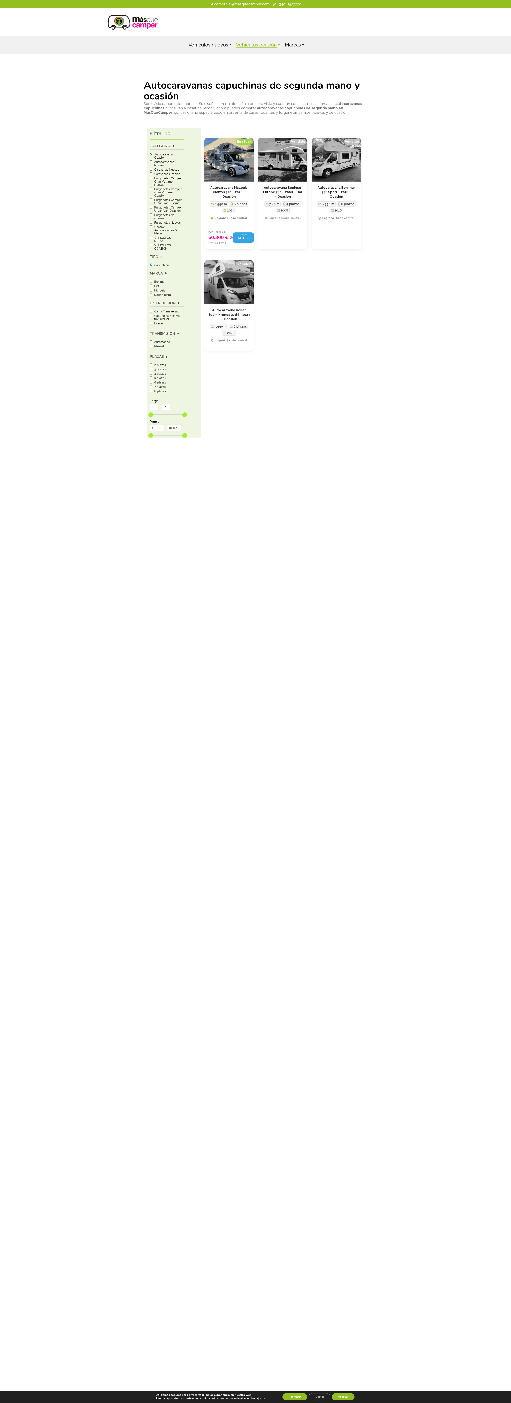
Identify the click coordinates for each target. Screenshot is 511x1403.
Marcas (293, 45)
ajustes (261, 1398)
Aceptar (343, 1397)
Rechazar (294, 1397)
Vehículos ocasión (256, 45)
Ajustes (319, 1397)
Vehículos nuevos (208, 45)
